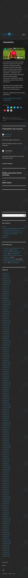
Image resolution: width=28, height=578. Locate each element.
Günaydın (5, 235)
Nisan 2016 (6, 411)
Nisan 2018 (6, 367)
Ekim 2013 (6, 462)
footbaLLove (4, 573)
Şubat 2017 (6, 393)
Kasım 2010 (6, 512)
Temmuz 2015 (7, 423)
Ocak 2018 (6, 373)
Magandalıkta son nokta (9, 259)
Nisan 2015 (6, 429)
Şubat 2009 (6, 550)
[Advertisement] (14, 17)
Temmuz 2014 (7, 445)
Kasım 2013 (6, 460)
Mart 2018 (6, 369)
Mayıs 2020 (6, 324)
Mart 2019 (6, 349)
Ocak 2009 (6, 552)
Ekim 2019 (6, 336)
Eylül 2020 (6, 318)
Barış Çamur (8, 134)
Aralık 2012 (6, 480)
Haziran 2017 (6, 385)
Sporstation (14, 250)
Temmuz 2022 (7, 280)
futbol (10, 119)
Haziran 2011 (6, 500)
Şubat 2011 (6, 507)
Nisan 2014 (6, 451)
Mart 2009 (6, 549)
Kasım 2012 (6, 481)
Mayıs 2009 (6, 545)
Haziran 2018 (6, 364)
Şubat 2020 (6, 329)
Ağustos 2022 (6, 278)
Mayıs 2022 (6, 284)
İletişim (4, 565)
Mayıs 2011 (6, 501)
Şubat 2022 (6, 289)
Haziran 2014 (6, 447)
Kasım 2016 (6, 398)
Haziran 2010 (6, 521)
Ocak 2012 (6, 489)
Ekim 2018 (6, 358)
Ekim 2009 (6, 536)
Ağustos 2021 (6, 300)
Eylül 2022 (6, 277)
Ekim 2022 (6, 275)
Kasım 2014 (6, 438)
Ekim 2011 (6, 494)
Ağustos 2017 (6, 382)
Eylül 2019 (6, 338)
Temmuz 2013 (7, 467)
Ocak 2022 (6, 291)
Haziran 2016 (6, 407)
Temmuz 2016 (7, 405)
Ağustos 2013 (6, 465)
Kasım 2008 (6, 556)
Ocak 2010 (6, 530)
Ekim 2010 (6, 514)
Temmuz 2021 (7, 302)
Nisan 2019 (6, 347)
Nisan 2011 (6, 503)
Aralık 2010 (6, 510)
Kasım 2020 (6, 315)
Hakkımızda (5, 562)
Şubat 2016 (6, 414)
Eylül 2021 (6, 298)
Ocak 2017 (6, 394)
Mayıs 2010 (6, 523)
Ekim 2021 (6, 297)
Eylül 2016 (6, 402)
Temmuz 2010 (7, 520)
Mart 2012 (6, 485)
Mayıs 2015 (6, 427)
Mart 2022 (6, 287)
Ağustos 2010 (6, 518)
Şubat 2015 (6, 433)
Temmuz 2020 (7, 322)
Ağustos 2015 (6, 422)
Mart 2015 (6, 431)
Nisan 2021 (6, 307)
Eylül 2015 (6, 420)
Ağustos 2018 (6, 362)
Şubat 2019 (6, 351)
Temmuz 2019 (7, 342)
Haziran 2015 (6, 425)
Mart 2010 (6, 527)
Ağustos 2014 (6, 443)
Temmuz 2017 (7, 384)
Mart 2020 (6, 327)
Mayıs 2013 (6, 471)
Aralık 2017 (6, 375)
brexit (19, 117)
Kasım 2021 (6, 295)
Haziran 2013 (6, 469)
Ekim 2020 (6, 316)
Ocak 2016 (6, 416)
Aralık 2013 (6, 458)
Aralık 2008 (6, 554)
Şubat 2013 (6, 476)
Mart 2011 (5, 505)
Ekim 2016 (6, 400)
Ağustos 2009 (7, 540)
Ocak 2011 (5, 509)
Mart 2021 (6, 309)
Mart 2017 (6, 391)
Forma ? (5, 237)
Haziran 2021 (6, 304)
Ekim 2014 (6, 440)
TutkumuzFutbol (14, 253)
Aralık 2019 (6, 333)
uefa (22, 119)
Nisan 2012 (6, 483)
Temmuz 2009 (7, 541)
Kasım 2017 (6, 376)
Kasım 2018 (6, 356)
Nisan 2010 (6, 525)
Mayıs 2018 (6, 365)
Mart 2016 (6, 413)
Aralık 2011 (6, 491)
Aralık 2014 (6, 436)
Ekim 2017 (6, 378)
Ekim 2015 (6, 418)
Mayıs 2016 (6, 409)
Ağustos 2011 (6, 496)
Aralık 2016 (6, 396)
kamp (13, 119)
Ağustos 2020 (6, 320)
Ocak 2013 (6, 478)
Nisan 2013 (6, 472)
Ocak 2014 (6, 456)
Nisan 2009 (6, 547)
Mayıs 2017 (6, 387)
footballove (7, 117)
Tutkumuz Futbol (14, 262)
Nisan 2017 (6, 389)
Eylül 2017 (6, 380)
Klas (4, 226)
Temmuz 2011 (7, 498)
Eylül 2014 (6, 442)
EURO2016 (5, 119)
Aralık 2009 (6, 532)
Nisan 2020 (6, 326)
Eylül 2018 (6, 360)
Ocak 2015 (6, 434)
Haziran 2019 (6, 344)
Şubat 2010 (6, 529)
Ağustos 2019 (6, 340)
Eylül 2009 (6, 538)
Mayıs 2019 (6, 346)
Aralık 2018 (6, 355)
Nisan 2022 (6, 286)
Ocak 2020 (6, 331)
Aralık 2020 (6, 313)
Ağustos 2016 (6, 404)
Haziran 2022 (6, 282)
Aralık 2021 (6, 293)
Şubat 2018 (6, 371)
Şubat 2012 (6, 487)
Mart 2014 (6, 452)
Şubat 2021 (6, 311)
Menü (23, 34)
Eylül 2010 (6, 516)
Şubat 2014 (6, 454)
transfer (19, 119)
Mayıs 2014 (6, 449)
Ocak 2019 (6, 353)
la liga (16, 119)
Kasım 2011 (6, 492)
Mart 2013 (6, 474)
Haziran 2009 (6, 543)
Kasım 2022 (6, 273)
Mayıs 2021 (6, 306)
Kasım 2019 (6, 335)
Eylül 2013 (6, 463)
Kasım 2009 (6, 534)
